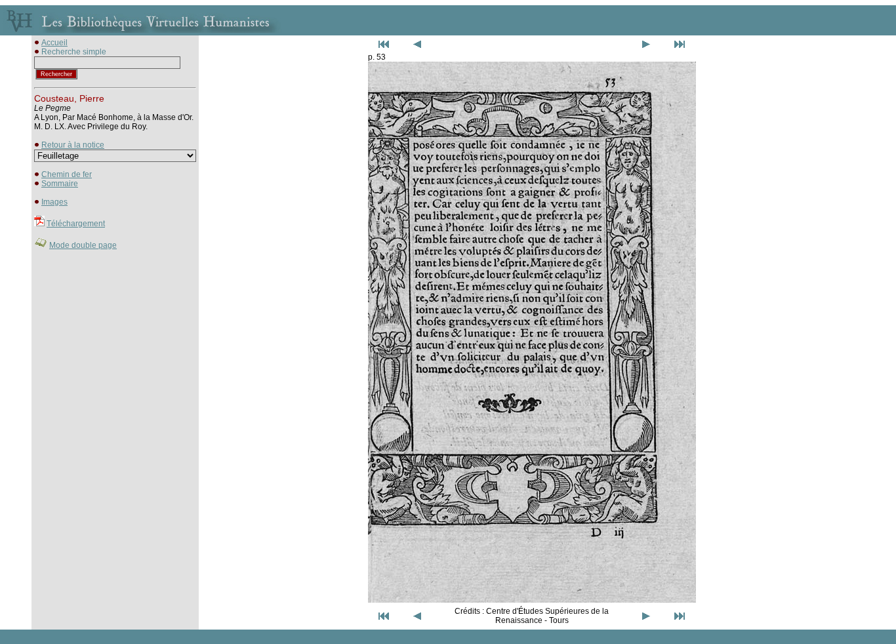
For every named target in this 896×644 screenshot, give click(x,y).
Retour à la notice (72, 145)
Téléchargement (76, 223)
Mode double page (83, 245)
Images (54, 202)
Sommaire (59, 183)
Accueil (54, 42)
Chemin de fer (66, 174)
